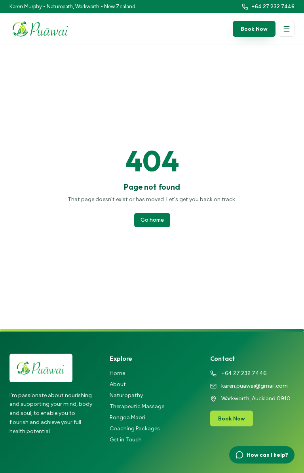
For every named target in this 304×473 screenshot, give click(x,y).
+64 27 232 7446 (243, 373)
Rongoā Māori (127, 417)
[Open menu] (286, 29)
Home (117, 373)
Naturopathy (126, 395)
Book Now (254, 28)
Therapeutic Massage (137, 406)
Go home (152, 220)
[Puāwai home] (41, 29)
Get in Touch (126, 439)
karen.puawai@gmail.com (254, 386)
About (118, 384)
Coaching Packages (135, 428)
